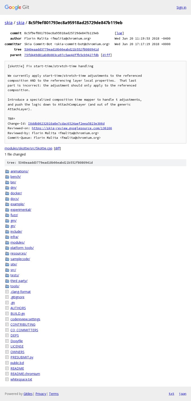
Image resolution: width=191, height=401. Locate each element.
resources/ (18, 253)
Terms (54, 393)
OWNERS (17, 352)
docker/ (16, 193)
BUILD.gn (17, 313)
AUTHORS (18, 308)
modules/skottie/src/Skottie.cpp (28, 148)
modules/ (17, 242)
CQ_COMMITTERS (24, 330)
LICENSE (17, 346)
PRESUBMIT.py (21, 357)
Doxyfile (16, 341)
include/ (16, 231)
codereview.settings (25, 319)
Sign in (181, 7)
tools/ (14, 286)
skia (9, 22)
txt (171, 393)
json (182, 393)
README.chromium (25, 373)
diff (106, 55)
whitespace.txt (21, 379)
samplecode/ (20, 259)
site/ (13, 264)
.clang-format (20, 291)
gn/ (12, 226)
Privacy (40, 393)
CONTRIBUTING (22, 324)
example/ (17, 204)
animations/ (19, 171)
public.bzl (17, 363)
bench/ (15, 176)
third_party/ (18, 280)
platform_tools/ (22, 247)
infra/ (14, 237)
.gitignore (17, 297)
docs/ (14, 198)
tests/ (14, 275)
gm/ (13, 220)
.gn (12, 302)
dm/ (13, 187)
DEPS (14, 335)
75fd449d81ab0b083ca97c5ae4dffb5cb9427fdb (61, 55)
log (119, 33)
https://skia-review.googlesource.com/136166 (72, 128)
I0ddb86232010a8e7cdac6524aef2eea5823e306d (66, 124)
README (17, 368)
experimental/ (20, 209)
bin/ (13, 182)
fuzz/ (14, 215)
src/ (13, 270)
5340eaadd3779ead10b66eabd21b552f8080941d (61, 49)
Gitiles (28, 393)
